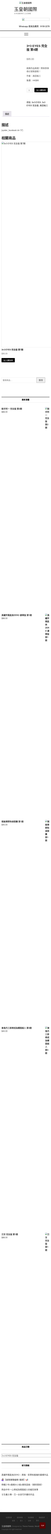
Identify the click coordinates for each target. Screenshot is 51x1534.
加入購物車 (41, 90)
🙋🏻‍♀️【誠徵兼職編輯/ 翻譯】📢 (14, 1479)
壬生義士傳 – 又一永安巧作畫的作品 (17, 1494)
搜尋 (41, 380)
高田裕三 (44, 105)
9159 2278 (45, 26)
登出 (37, 1520)
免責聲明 (31, 1517)
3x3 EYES (36, 102)
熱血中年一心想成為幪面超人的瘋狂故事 (19, 1489)
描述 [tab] (7, 113)
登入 (21, 1520)
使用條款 (20, 1517)
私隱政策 (9, 1517)
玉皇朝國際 (25, 9)
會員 (13, 1520)
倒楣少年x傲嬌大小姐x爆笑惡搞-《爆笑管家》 (22, 1484)
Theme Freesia (28, 1526)
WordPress (39, 1526)
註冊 (29, 1520)
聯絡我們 (42, 1517)
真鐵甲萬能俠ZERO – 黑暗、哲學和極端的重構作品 (24, 1474)
